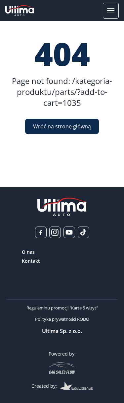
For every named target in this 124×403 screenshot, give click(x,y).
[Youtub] (69, 232)
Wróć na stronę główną (62, 126)
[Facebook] (41, 232)
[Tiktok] (83, 232)
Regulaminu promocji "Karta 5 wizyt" (62, 308)
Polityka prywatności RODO (62, 319)
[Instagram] (55, 232)
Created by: (44, 386)
